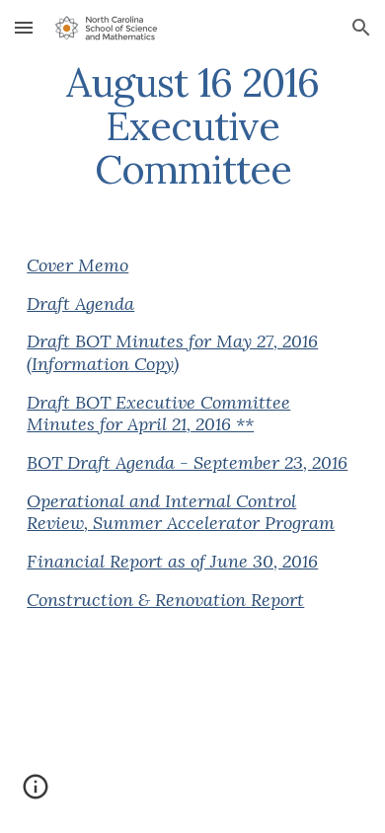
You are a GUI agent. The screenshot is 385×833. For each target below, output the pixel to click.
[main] (192, 126)
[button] (23, 27)
